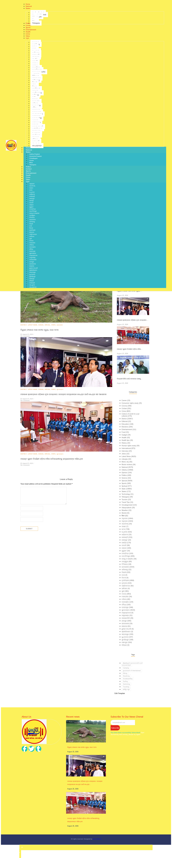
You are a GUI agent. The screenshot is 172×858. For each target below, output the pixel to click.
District (23, 325)
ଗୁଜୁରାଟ (31, 207)
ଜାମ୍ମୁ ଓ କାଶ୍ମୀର (34, 213)
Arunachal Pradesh (35, 156)
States (28, 152)
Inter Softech (97, 839)
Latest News (33, 325)
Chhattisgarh (33, 158)
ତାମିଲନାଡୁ (32, 221)
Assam (31, 160)
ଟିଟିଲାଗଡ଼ (32, 217)
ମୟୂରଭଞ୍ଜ (32, 257)
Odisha (41, 325)
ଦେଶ (30, 226)
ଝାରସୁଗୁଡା (32, 215)
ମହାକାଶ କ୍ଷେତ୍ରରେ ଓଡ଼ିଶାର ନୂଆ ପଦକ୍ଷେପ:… (132, 320)
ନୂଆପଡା (31, 232)
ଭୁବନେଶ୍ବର (32, 253)
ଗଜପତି (31, 203)
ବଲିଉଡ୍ (31, 245)
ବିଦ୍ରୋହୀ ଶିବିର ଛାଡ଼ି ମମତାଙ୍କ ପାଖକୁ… (129, 379)
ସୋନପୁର (31, 278)
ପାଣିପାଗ (31, 236)
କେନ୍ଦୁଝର (32, 285)
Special (48, 325)
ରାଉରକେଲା (32, 264)
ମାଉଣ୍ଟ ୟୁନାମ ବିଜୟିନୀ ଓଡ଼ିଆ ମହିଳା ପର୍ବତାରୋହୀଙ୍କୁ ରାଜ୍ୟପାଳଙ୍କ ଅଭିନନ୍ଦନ (51, 459)
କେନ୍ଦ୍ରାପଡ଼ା (33, 287)
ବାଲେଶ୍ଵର (32, 247)
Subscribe (115, 728)
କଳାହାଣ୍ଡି (32, 196)
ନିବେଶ (31, 228)
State (53, 325)
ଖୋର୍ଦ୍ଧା (31, 200)
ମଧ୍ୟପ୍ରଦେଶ (33, 255)
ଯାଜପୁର (31, 262)
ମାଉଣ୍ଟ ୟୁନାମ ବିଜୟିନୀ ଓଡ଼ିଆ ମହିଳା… (129, 349)
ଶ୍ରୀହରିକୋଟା (33, 270)
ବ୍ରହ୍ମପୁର (32, 251)
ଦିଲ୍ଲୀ (31, 224)
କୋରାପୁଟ (32, 198)
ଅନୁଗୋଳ (32, 184)
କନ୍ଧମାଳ (32, 192)
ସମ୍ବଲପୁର (32, 272)
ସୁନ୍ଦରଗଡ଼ (32, 274)
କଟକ (30, 190)
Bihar (31, 162)
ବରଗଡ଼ (31, 240)
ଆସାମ (31, 188)
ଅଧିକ (27, 181)
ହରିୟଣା (31, 281)
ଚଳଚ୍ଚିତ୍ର (32, 209)
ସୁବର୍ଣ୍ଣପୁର (32, 276)
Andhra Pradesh (34, 154)
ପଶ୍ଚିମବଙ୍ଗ (33, 234)
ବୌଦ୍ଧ (31, 249)
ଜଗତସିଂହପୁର (33, 211)
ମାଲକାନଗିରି (32, 259)
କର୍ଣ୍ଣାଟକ (32, 194)
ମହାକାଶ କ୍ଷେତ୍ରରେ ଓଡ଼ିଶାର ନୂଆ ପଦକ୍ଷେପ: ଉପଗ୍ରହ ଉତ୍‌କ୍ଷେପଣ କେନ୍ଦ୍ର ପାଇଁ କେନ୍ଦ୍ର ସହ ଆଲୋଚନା (63, 394)
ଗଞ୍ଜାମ (31, 205)
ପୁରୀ (30, 238)
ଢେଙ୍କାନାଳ (32, 219)
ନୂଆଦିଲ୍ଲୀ (32, 230)
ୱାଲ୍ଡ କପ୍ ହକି (33, 268)
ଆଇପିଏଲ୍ (32, 186)
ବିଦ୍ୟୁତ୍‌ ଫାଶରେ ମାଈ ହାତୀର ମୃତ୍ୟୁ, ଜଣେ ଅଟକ (39, 330)
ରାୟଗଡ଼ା (31, 266)
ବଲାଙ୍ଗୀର (32, 243)
